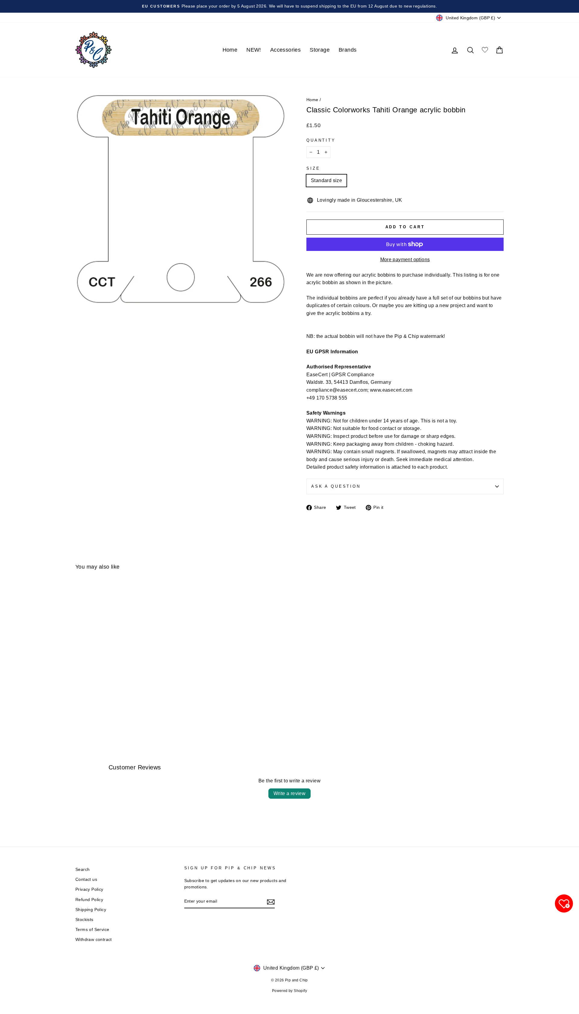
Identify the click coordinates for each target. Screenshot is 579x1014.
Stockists (84, 919)
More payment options (405, 259)
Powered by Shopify (289, 991)
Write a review (290, 793)
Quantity (321, 140)
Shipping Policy (90, 909)
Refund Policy (89, 899)
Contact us (86, 879)
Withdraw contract (93, 939)
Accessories (285, 50)
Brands (347, 50)
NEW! (253, 50)
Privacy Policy (89, 889)
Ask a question (336, 486)
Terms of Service (92, 929)
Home (230, 50)
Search (82, 869)
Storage (320, 50)
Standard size (326, 180)
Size (313, 168)
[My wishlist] (485, 50)
